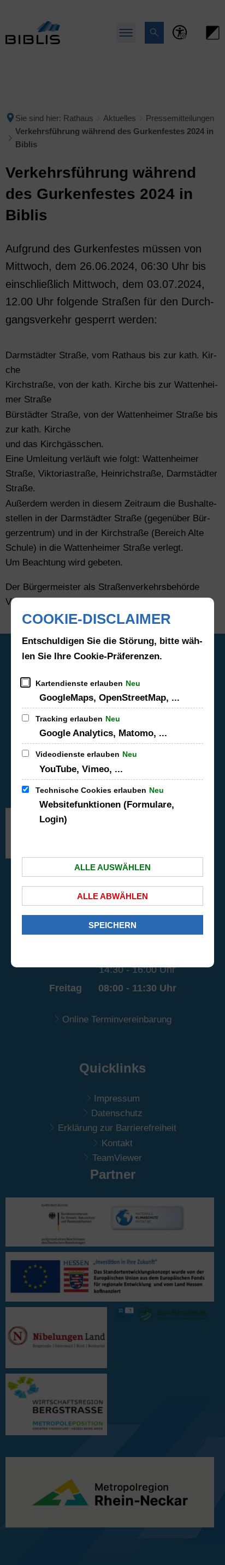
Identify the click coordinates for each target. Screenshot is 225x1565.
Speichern (112, 925)
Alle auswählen (112, 867)
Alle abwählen (112, 896)
